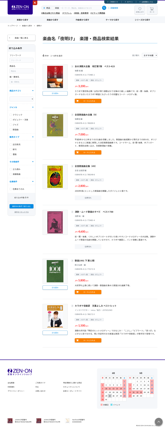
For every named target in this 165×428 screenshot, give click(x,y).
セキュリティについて (71, 387)
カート (152, 12)
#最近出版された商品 (50, 12)
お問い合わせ (40, 391)
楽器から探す (22, 19)
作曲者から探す (82, 19)
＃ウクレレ (67, 12)
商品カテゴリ (15, 90)
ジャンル (13, 107)
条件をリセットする (21, 212)
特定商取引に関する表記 (72, 382)
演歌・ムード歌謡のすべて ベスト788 (94, 211)
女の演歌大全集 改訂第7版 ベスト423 (95, 66)
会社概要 (11, 382)
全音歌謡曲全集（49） (86, 166)
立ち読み (55, 93)
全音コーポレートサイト (72, 391)
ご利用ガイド (113, 2)
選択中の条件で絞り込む (21, 206)
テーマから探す (112, 19)
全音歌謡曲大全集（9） (86, 114)
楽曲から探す (52, 19)
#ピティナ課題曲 (97, 12)
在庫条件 (13, 181)
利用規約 (11, 387)
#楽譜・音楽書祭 (81, 12)
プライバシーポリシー (16, 391)
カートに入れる (89, 101)
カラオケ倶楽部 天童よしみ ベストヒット (96, 305)
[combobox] (81, 8)
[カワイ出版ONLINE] (35, 2)
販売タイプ (14, 136)
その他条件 (14, 161)
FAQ (37, 387)
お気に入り (140, 12)
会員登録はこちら (147, 2)
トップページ (13, 25)
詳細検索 (114, 7)
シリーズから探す (142, 19)
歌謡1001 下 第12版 (85, 260)
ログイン (130, 2)
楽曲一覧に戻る (21, 37)
